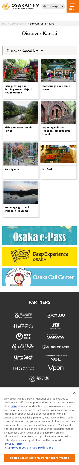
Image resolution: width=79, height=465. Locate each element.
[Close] (74, 393)
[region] (39, 426)
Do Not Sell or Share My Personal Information (39, 458)
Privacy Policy (13, 443)
